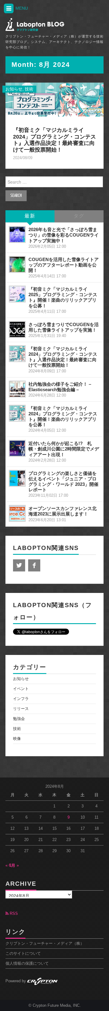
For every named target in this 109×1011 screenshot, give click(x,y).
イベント (21, 689)
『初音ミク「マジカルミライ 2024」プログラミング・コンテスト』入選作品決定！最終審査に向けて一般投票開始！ (54, 140)
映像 (17, 739)
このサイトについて (23, 953)
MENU (21, 8)
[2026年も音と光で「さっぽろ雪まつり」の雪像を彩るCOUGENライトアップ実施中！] (17, 234)
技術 (29, 89)
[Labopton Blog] (34, 24)
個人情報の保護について (27, 963)
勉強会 (19, 719)
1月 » (14, 865)
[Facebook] (34, 565)
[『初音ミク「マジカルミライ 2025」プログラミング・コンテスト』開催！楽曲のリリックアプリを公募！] (17, 294)
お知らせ (13, 89)
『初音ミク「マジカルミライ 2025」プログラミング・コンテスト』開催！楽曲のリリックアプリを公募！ (62, 297)
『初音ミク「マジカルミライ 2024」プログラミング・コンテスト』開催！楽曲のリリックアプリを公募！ (62, 416)
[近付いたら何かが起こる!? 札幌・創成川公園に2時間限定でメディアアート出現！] (17, 448)
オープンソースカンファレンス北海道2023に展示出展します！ (62, 511)
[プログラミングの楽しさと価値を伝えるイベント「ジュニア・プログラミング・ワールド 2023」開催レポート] (17, 478)
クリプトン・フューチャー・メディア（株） (44, 943)
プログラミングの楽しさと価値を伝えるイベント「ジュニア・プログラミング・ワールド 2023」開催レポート (63, 481)
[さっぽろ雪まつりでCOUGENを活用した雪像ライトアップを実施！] (17, 329)
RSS (13, 913)
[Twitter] (19, 565)
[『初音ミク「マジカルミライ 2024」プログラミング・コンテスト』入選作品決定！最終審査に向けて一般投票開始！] (54, 99)
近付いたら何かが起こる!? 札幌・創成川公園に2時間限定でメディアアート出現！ (63, 449)
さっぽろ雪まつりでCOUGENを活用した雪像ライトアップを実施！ (63, 327)
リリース (21, 709)
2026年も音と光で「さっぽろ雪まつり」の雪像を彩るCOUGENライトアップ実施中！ (63, 235)
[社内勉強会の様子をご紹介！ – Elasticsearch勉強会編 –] (17, 389)
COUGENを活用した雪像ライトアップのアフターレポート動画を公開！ (63, 265)
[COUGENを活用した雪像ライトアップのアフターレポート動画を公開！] (17, 264)
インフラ (21, 699)
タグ (79, 216)
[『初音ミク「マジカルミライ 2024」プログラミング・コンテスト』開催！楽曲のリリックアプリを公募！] (17, 413)
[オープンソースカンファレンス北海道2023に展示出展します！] (17, 513)
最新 (30, 216)
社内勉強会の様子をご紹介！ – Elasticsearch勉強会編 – (59, 386)
